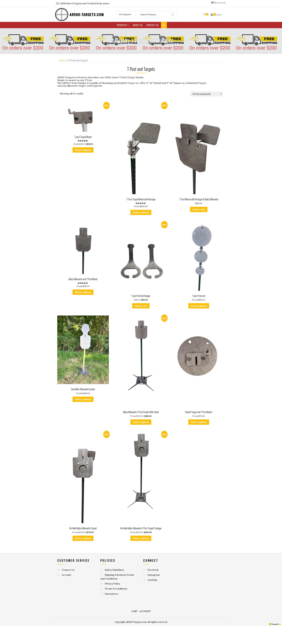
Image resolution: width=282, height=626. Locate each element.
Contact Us (152, 25)
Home (62, 60)
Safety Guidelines (114, 569)
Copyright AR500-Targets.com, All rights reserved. (141, 622)
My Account (220, 2)
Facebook (153, 569)
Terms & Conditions (116, 588)
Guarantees (111, 593)
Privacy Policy (112, 583)
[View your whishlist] (204, 14)
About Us (138, 25)
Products (122, 25)
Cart (134, 611)
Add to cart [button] (198, 209)
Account (66, 574)
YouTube (152, 579)
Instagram (154, 574)
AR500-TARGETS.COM (87, 14)
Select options (83, 150)
